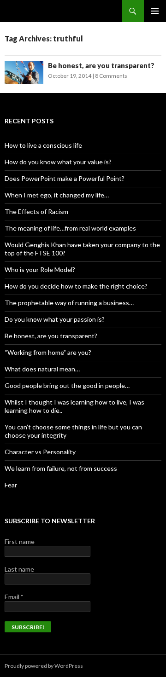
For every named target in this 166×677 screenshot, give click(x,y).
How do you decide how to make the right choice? (76, 286)
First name (20, 541)
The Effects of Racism (36, 211)
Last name (19, 569)
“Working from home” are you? (48, 352)
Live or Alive (27, 11)
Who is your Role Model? (40, 269)
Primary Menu (155, 11)
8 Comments (111, 75)
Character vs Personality (40, 452)
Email (14, 597)
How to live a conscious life (43, 145)
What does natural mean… (42, 369)
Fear (11, 485)
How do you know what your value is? (58, 162)
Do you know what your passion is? (55, 319)
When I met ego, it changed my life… (57, 195)
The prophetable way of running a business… (69, 303)
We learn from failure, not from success (61, 468)
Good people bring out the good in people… (67, 385)
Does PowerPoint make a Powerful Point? (65, 178)
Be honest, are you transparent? (101, 65)
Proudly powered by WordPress (44, 665)
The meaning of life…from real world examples (70, 228)
